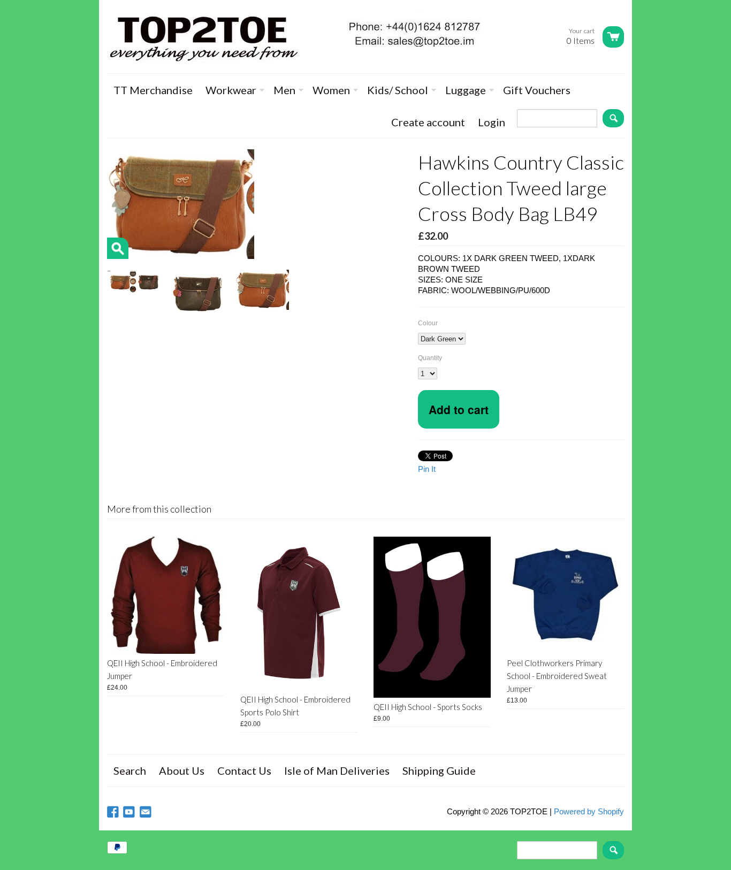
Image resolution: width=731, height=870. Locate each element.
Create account (428, 122)
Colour (428, 323)
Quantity (430, 358)
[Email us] (147, 812)
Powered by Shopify (589, 811)
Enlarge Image (117, 248)
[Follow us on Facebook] (114, 812)
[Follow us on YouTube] (130, 812)
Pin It (427, 469)
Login (491, 122)
